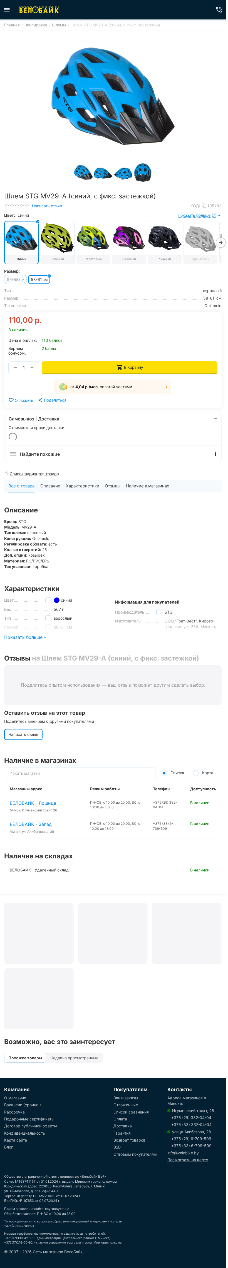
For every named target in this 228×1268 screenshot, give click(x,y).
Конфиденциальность (24, 1133)
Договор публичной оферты (30, 1125)
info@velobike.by (183, 1152)
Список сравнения (131, 1112)
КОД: (195, 205)
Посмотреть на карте (187, 1159)
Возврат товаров (129, 1140)
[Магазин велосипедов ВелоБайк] (39, 9)
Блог (8, 1147)
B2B (117, 1147)
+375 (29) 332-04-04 (191, 1117)
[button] (112, 387)
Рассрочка (14, 1112)
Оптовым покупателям (135, 1154)
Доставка (122, 1125)
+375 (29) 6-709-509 (191, 1138)
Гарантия (122, 1133)
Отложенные (125, 1104)
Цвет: (9, 215)
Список (176, 772)
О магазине (15, 1097)
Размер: (12, 271)
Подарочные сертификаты (29, 1119)
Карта (207, 772)
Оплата (120, 1119)
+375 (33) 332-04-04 (191, 1124)
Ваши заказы (125, 1097)
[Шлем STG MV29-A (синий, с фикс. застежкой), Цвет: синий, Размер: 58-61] (112, 97)
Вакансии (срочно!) (22, 1104)
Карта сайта (15, 1140)
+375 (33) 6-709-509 (191, 1145)
